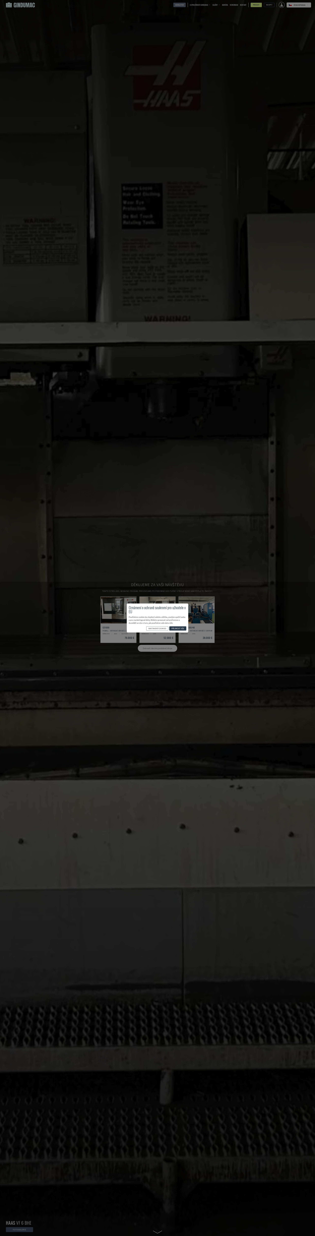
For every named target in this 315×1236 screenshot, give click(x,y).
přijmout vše (177, 628)
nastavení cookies (157, 628)
